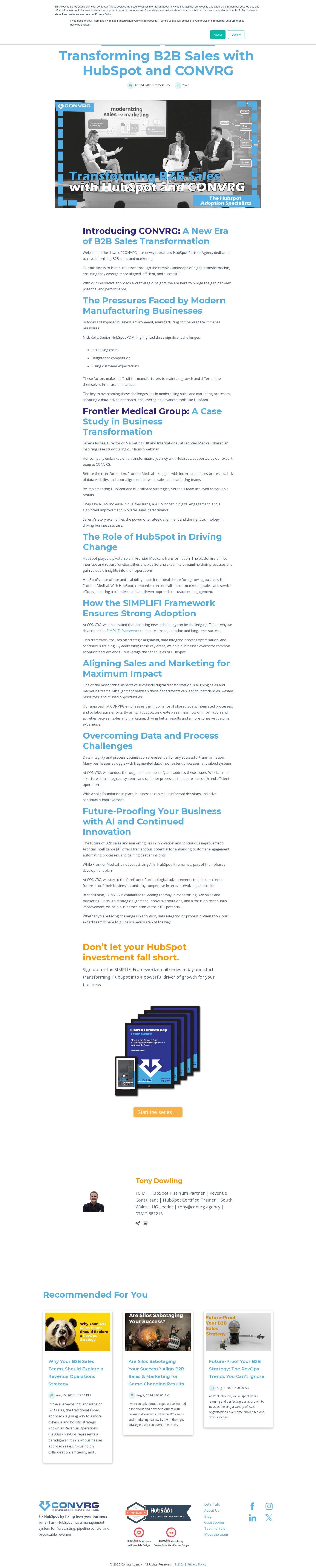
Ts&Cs (179, 1564)
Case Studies (214, 1522)
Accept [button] (218, 34)
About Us (211, 1510)
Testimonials (214, 1528)
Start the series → (158, 1112)
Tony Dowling (159, 1181)
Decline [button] (236, 34)
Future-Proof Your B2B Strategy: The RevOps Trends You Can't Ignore (236, 1369)
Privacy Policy (196, 1564)
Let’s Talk (212, 1504)
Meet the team (216, 1534)
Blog (208, 1516)
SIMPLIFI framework (122, 630)
